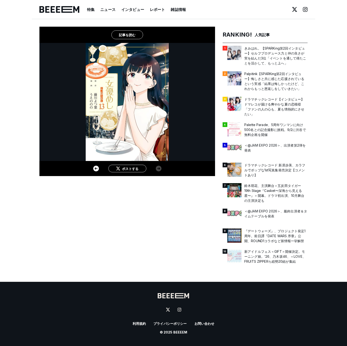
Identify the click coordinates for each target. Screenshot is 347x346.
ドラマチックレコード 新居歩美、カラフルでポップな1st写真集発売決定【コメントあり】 (274, 170)
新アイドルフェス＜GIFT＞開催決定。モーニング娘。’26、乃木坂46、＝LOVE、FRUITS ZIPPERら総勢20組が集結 (275, 256)
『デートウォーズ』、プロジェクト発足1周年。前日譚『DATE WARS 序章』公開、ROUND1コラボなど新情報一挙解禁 (275, 236)
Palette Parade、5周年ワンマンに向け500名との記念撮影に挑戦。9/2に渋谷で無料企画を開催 (275, 130)
